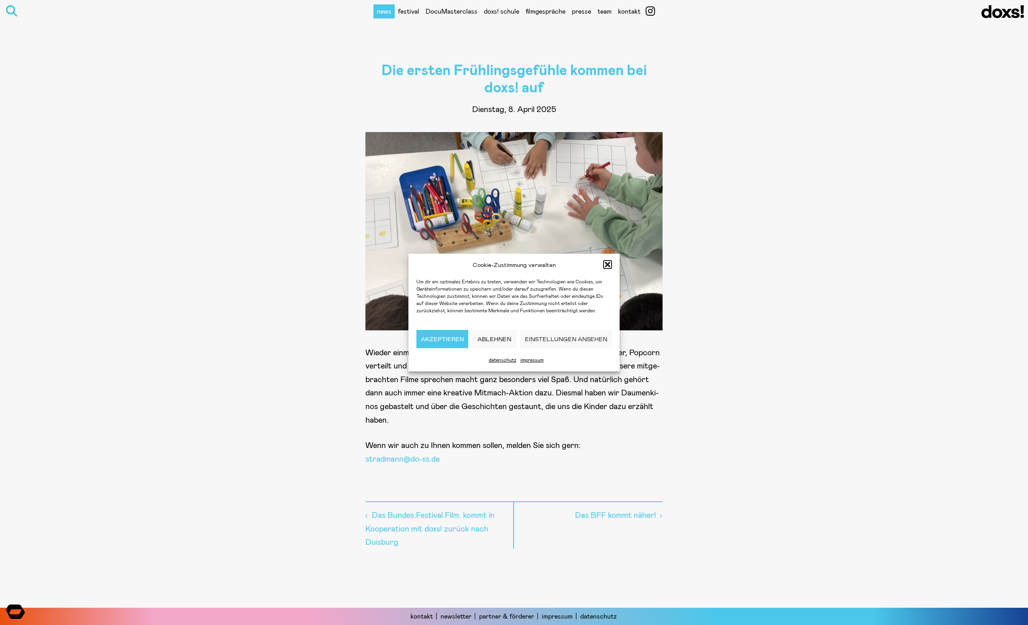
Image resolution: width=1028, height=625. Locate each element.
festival (408, 11)
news (384, 11)
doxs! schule (501, 11)
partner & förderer (506, 616)
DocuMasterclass (451, 11)
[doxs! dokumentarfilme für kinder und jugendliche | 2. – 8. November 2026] (1002, 14)
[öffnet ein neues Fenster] (650, 11)
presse (581, 11)
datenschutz (502, 359)
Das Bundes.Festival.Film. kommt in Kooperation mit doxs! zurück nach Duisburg (430, 528)
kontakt (629, 11)
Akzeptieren (442, 338)
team (605, 11)
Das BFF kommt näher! (615, 514)
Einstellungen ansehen (566, 338)
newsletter (456, 616)
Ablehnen (494, 338)
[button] (608, 265)
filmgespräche (545, 11)
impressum (532, 359)
